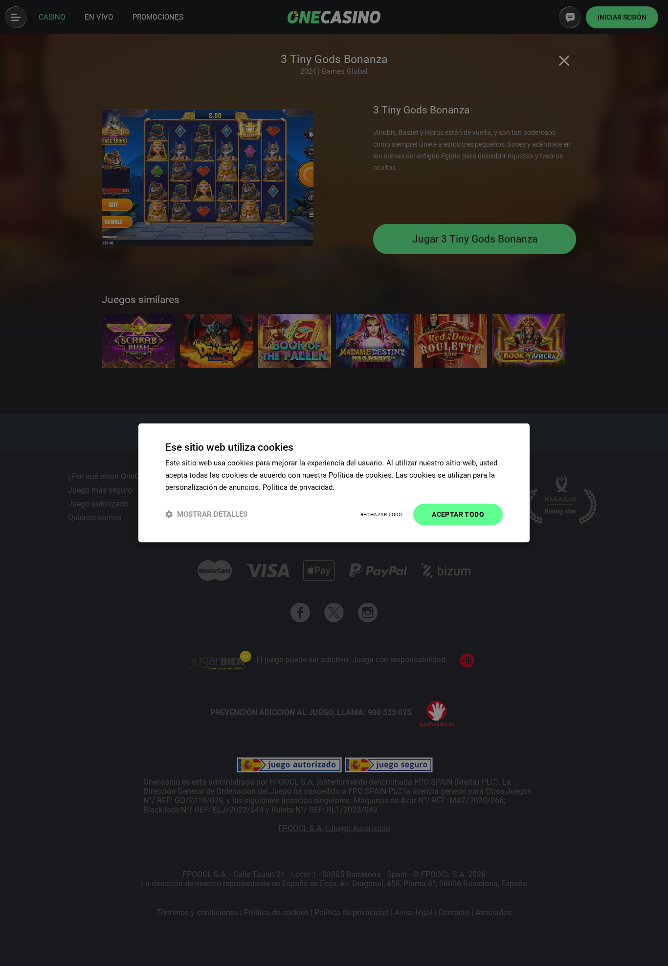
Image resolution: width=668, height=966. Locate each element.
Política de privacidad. (298, 487)
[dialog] (334, 482)
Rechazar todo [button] (381, 514)
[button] (206, 514)
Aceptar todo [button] (458, 514)
